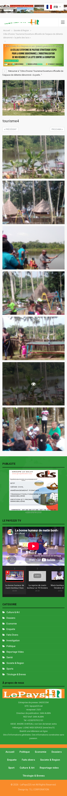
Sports (10, 668)
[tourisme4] (33, 157)
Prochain (57, 129)
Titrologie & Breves (16, 674)
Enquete (11, 629)
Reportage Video (15, 652)
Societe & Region (15, 663)
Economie (12, 623)
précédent (11, 129)
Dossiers (11, 618)
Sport (11, 767)
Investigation (13, 640)
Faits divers (12, 635)
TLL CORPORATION (39, 789)
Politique (11, 646)
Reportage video (49, 767)
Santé (10, 657)
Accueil (10, 751)
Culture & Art (13, 612)
